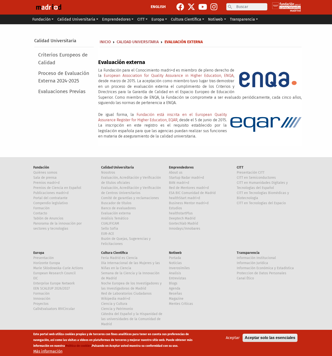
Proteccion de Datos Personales (261, 273)
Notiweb (175, 253)
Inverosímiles (179, 268)
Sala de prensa (45, 178)
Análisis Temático (114, 218)
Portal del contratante (50, 198)
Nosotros (108, 172)
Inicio (105, 42)
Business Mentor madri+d (189, 203)
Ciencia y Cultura (114, 304)
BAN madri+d (179, 183)
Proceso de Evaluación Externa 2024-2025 (63, 77)
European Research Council (54, 273)
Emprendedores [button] (116, 19)
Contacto (40, 213)
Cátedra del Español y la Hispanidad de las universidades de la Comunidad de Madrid (131, 319)
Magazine (176, 299)
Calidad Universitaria (55, 40)
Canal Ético (245, 278)
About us (176, 172)
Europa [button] (157, 19)
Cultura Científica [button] (186, 19)
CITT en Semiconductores (256, 178)
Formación (41, 208)
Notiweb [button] (215, 19)
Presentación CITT (250, 172)
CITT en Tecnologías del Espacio (261, 203)
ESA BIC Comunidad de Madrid (192, 193)
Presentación (43, 258)
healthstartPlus (181, 213)
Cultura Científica (114, 253)
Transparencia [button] (242, 19)
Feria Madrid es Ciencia (119, 258)
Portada (175, 258)
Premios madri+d (46, 183)
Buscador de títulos (116, 203)
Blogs (173, 283)
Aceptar (233, 337)
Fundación (41, 167)
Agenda (174, 288)
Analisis (175, 273)
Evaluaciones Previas (62, 92)
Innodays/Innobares (184, 229)
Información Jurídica (252, 263)
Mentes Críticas (181, 304)
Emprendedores (181, 167)
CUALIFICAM (110, 223)
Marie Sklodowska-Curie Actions (58, 268)
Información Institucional (256, 258)
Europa (38, 253)
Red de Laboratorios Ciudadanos (126, 293)
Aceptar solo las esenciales (270, 338)
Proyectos (41, 304)
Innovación (41, 299)
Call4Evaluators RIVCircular (54, 309)
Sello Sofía (109, 229)
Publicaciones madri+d (51, 193)
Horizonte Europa (46, 263)
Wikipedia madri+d (115, 299)
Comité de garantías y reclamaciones (130, 198)
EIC (35, 278)
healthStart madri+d (184, 198)
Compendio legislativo (50, 203)
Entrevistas (177, 278)
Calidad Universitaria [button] (76, 19)
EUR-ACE (107, 234)
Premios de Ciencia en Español (57, 188)
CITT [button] (141, 19)
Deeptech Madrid (182, 218)
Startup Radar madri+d (186, 178)
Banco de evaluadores (118, 208)
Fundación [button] (41, 19)
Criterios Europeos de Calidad (62, 58)
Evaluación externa (116, 213)
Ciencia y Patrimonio (117, 309)
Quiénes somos (45, 172)
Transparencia (248, 253)
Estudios (175, 208)
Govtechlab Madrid (183, 223)
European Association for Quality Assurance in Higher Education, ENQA (169, 75)
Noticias (175, 263)
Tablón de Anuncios (48, 218)
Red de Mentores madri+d (189, 188)
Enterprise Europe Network (54, 283)
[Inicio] (48, 7)
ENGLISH (158, 6)
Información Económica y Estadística (265, 268)
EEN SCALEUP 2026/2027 (51, 288)
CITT (240, 167)
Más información (47, 351)
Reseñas (175, 293)
